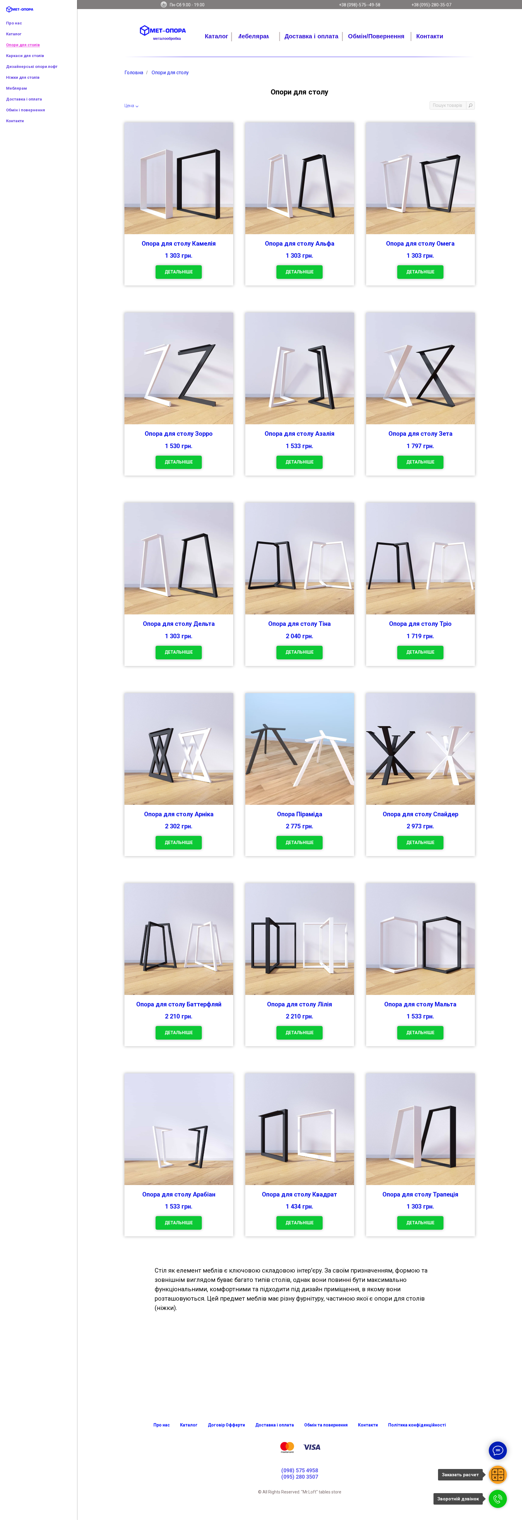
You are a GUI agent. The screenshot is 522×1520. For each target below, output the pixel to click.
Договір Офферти (226, 1425)
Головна (133, 72)
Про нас (14, 23)
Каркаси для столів (25, 55)
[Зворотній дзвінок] (498, 1499)
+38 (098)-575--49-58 (359, 4)
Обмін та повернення (326, 1425)
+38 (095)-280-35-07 (431, 4)
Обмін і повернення (25, 110)
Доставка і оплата (24, 99)
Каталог (13, 34)
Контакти (15, 121)
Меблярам (16, 88)
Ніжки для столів (23, 77)
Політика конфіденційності (417, 1425)
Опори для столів (23, 45)
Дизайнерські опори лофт (31, 66)
